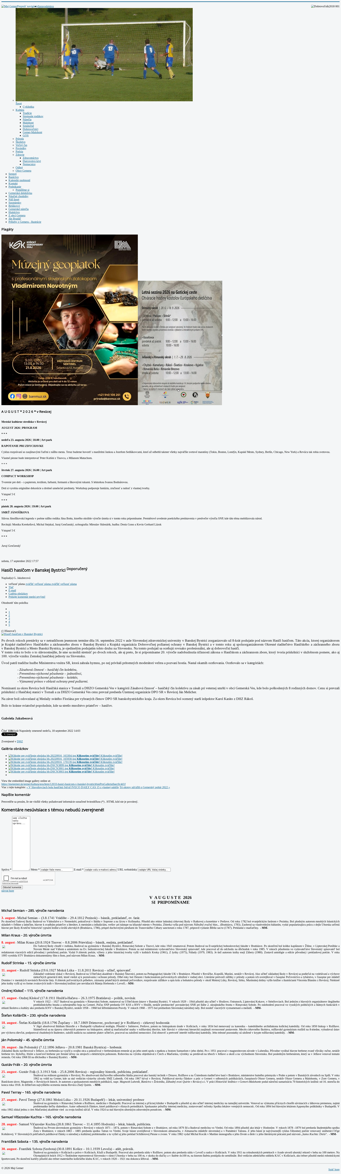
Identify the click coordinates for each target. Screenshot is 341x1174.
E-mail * (78, 869)
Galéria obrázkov (18, 593)
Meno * (35, 869)
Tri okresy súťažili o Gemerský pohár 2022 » (145, 787)
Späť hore (334, 1169)
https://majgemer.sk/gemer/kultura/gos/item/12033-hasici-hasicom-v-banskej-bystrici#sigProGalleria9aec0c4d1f (63, 784)
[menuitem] (46, 6)
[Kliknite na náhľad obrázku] (22, 634)
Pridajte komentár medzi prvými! (27, 596)
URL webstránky (127, 869)
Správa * (6, 869)
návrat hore (7, 890)
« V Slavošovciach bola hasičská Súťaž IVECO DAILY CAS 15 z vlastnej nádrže (72, 787)
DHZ (20, 741)
